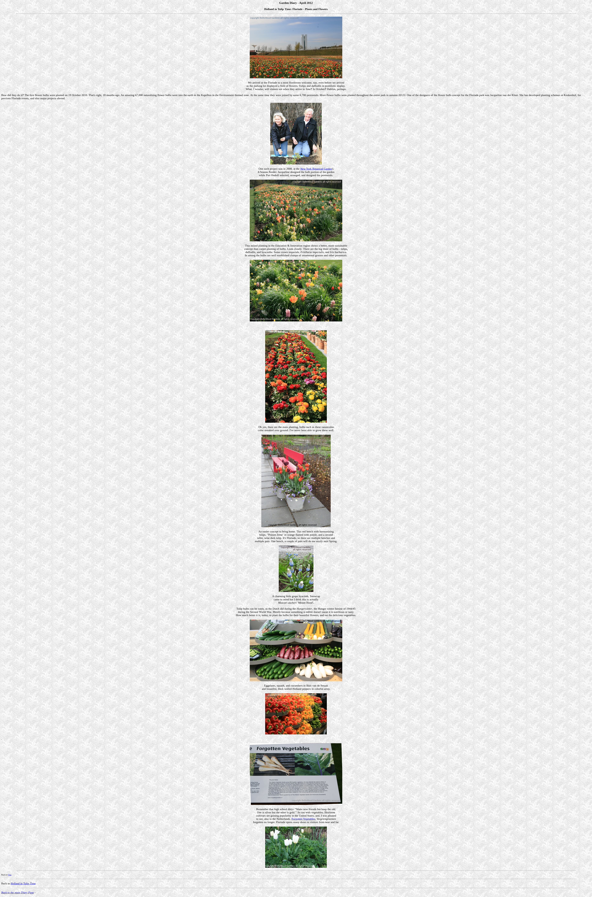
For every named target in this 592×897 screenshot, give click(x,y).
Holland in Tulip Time (23, 883)
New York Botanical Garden (316, 168)
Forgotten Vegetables (303, 818)
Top (9, 875)
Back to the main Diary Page (17, 892)
